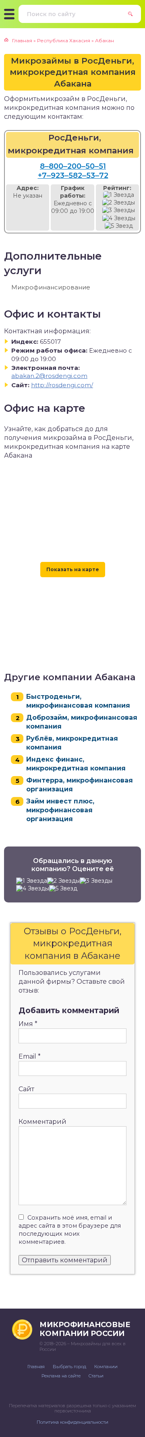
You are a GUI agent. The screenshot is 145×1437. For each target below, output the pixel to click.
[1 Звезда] (118, 195)
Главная (36, 1366)
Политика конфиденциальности (72, 1422)
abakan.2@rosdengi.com (49, 376)
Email (30, 1056)
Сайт (26, 1089)
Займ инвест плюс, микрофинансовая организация (60, 810)
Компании (106, 1366)
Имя (28, 1024)
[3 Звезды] (118, 210)
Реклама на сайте (61, 1376)
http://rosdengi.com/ (62, 385)
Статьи (96, 1376)
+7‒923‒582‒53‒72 (73, 175)
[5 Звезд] (119, 226)
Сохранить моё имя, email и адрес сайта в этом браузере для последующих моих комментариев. (70, 1229)
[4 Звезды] (118, 218)
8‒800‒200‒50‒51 (73, 166)
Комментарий (42, 1121)
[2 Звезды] (118, 202)
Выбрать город (69, 1366)
